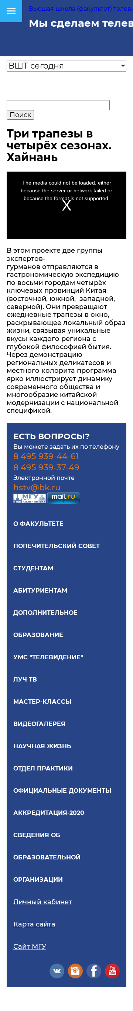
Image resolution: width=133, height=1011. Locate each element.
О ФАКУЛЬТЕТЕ (38, 523)
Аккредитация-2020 (48, 812)
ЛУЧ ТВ (25, 679)
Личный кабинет (42, 902)
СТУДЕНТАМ (33, 568)
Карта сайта (34, 924)
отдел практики (43, 768)
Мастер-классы (42, 701)
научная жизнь (42, 746)
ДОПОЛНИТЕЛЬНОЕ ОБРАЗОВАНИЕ (45, 624)
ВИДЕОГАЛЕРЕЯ (39, 723)
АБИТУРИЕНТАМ (40, 590)
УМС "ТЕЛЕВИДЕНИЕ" (48, 657)
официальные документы (62, 790)
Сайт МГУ (29, 946)
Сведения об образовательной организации (47, 857)
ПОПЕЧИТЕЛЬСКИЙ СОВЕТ (56, 546)
